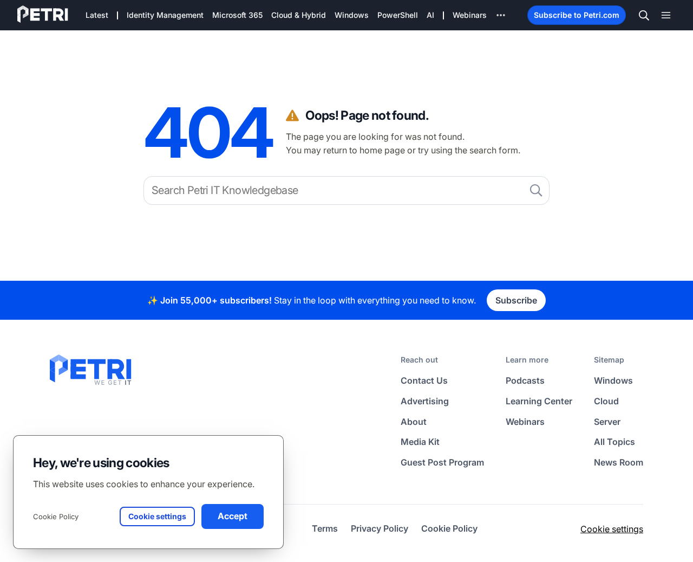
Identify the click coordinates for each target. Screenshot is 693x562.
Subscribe (516, 300)
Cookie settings (611, 529)
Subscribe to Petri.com (576, 15)
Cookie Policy (56, 516)
